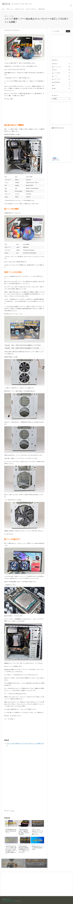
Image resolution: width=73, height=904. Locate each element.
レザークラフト (62, 79)
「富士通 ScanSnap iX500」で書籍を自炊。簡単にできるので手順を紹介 (24, 832)
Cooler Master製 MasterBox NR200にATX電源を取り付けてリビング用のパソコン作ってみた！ (24, 849)
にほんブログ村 (55, 160)
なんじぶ (8, 899)
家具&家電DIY (62, 82)
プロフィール (9, 9)
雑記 (62, 88)
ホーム (3, 9)
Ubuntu (62, 69)
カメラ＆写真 (62, 73)
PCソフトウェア (62, 66)
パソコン (11, 16)
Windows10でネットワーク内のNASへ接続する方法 (37, 848)
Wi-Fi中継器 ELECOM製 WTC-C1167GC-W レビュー (11, 831)
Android (62, 63)
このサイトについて (19, 9)
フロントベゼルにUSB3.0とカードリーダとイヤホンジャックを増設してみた (37, 832)
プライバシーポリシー (31, 9)
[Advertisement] (24, 111)
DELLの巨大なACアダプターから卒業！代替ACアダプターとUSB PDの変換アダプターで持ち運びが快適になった (11, 850)
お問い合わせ (41, 9)
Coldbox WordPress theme (8, 901)
